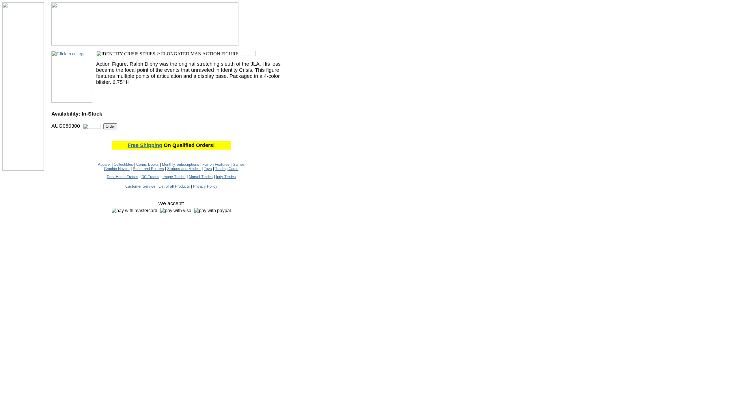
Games (239, 164)
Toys (208, 169)
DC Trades (150, 177)
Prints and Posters (148, 169)
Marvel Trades (201, 177)
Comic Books (147, 164)
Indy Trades (226, 177)
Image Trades (174, 177)
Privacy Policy (205, 186)
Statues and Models (184, 169)
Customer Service (140, 186)
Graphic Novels (117, 169)
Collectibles (123, 164)
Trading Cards (226, 169)
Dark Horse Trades (122, 177)
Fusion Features (215, 164)
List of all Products (174, 186)
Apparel (104, 164)
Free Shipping (145, 145)
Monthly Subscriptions (180, 164)
